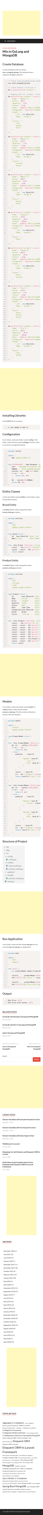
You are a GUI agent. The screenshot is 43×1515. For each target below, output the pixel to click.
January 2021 (8, 1278)
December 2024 (9, 1251)
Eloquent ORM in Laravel (10, 1444)
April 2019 (7, 1305)
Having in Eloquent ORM (24, 1457)
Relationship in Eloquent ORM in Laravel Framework (15, 1481)
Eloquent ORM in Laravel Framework (18, 1450)
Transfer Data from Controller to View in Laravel (16, 1489)
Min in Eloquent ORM (28, 1462)
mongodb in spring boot (20, 1466)
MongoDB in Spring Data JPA (10, 1468)
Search (4, 1056)
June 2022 (7, 1258)
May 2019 (7, 1301)
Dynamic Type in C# (7, 1441)
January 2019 (8, 1312)
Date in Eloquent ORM (9, 1438)
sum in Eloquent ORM (33, 1486)
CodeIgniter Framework (11, 1430)
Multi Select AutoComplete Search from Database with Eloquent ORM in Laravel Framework (17, 1164)
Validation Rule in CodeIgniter (9, 1491)
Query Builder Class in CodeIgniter (10, 1475)
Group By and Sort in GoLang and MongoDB (19, 1025)
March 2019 (8, 1308)
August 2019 (8, 1295)
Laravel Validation (15, 1460)
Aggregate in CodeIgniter (13, 1423)
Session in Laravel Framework (9, 1483)
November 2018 (9, 1318)
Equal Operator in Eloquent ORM (10, 1455)
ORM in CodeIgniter (26, 1468)
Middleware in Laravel (11, 1144)
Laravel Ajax (34, 1457)
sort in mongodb (36, 1483)
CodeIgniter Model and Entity (14, 1433)
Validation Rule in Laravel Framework (27, 1491)
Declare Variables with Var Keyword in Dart (19, 1128)
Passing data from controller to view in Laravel (13, 1473)
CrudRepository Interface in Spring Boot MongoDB (21, 1435)
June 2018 (7, 1335)
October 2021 (8, 1271)
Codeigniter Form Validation (29, 1428)
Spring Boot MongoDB (14, 1486)
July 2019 (7, 1298)
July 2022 (7, 1254)
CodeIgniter (19, 1428)
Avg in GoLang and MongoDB (13, 1033)
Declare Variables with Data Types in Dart (18, 1136)
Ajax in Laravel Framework (10, 1425)
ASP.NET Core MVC (24, 1425)
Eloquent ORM (21, 1441)
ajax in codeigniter (29, 1423)
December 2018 (9, 1315)
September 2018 (9, 1325)
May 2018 (7, 1339)
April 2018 (7, 1342)
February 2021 (9, 1275)
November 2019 (9, 1288)
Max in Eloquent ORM (16, 1462)
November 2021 (9, 1268)
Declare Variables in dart (24, 1438)
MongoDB (8, 1465)
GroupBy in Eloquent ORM (10, 1458)
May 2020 (7, 1281)
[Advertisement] (22, 23)
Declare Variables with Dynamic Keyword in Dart (21, 1119)
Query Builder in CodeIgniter (14, 1478)
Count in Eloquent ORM (32, 1433)
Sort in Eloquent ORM (24, 1483)
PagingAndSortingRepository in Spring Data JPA (14, 1471)
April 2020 (7, 1285)
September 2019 (9, 1291)
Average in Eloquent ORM (8, 1428)
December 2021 (9, 1264)
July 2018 (7, 1332)
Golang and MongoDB (9, 48)
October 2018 (8, 1322)
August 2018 (8, 1328)
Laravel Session (6, 1460)
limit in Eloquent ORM (26, 1460)
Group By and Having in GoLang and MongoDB (20, 1017)
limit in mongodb (6, 1462)
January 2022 (8, 1261)
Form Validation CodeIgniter (26, 1455)
